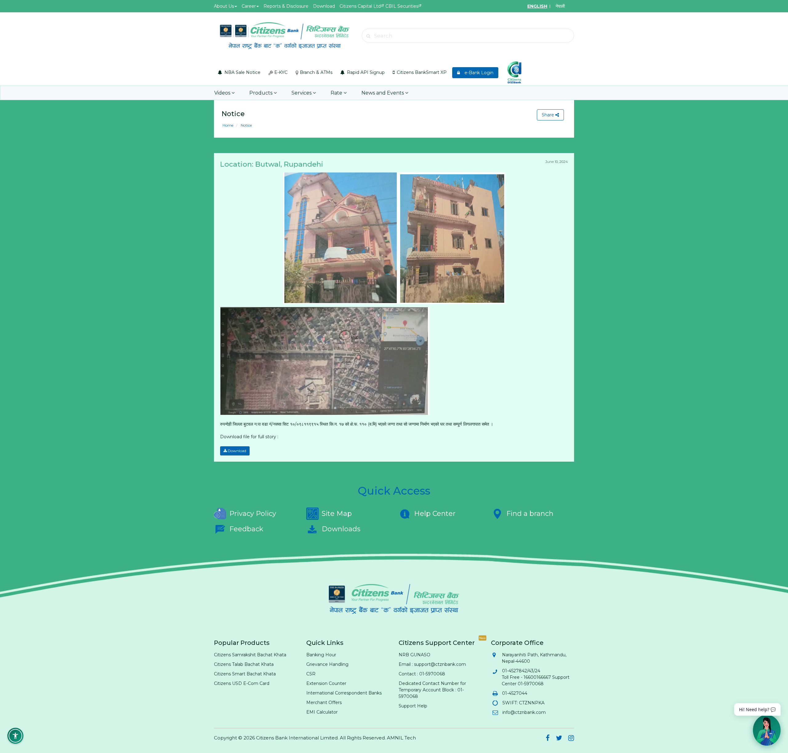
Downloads (341, 529)
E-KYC (280, 72)
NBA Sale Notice (241, 72)
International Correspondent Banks (344, 693)
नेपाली (560, 6)
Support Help (413, 706)
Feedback (246, 529)
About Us (224, 6)
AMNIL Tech (401, 738)
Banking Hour (321, 655)
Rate (337, 93)
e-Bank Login (477, 72)
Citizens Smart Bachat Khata (245, 674)
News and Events (383, 93)
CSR (311, 674)
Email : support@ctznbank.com (432, 664)
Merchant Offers (324, 702)
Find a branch (529, 513)
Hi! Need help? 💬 (757, 709)
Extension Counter (326, 683)
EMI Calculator (322, 712)
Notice (246, 125)
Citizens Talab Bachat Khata (244, 664)
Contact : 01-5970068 (422, 674)
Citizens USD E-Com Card (241, 683)
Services (302, 93)
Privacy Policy (252, 513)
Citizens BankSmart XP (421, 72)
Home (228, 125)
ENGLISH (537, 6)
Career (249, 6)
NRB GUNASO (414, 655)
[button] (15, 736)
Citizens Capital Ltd (360, 6)
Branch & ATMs (315, 72)
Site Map (337, 513)
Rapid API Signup (365, 72)
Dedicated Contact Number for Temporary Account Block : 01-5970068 (432, 690)
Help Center (435, 513)
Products (261, 93)
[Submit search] (368, 36)
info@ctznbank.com (524, 712)
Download (324, 6)
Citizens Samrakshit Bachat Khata (250, 655)
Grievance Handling (327, 664)
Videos (222, 93)
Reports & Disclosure (285, 6)
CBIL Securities (401, 6)
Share (548, 115)
